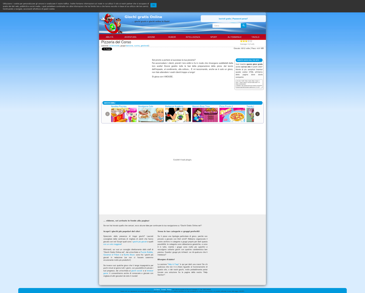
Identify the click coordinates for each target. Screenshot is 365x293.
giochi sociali (136, 270)
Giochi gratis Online (143, 17)
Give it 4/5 (249, 41)
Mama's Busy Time (201, 106)
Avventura (130, 37)
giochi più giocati (140, 241)
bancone (129, 45)
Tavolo (255, 37)
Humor (172, 37)
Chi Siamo (157, 289)
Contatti (163, 289)
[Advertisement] (127, 78)
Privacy (169, 289)
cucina (137, 45)
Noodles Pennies (118, 106)
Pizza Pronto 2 (226, 106)
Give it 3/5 (246, 41)
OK (153, 5)
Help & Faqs (173, 264)
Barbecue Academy (174, 106)
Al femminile (235, 37)
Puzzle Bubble (147, 252)
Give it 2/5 (244, 41)
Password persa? (240, 18)
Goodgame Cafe (145, 106)
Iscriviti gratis (225, 18)
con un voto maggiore (112, 244)
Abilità (109, 37)
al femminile (114, 45)
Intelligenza (193, 37)
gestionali (145, 45)
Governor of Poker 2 (112, 254)
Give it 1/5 (241, 41)
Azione (151, 37)
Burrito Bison (129, 254)
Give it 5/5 (251, 41)
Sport (213, 37)
